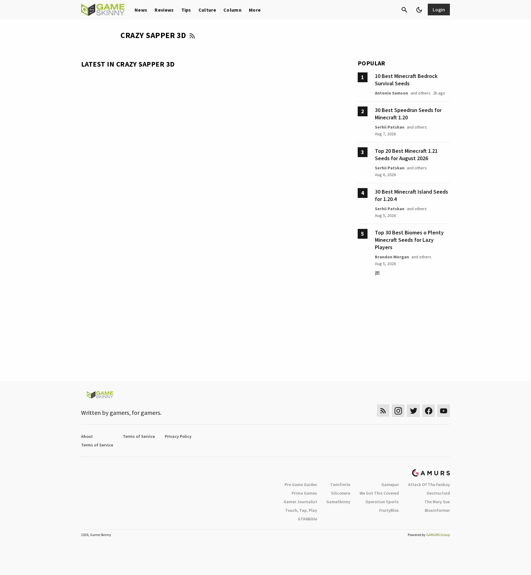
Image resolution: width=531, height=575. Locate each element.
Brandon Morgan (392, 257)
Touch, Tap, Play (301, 510)
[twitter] (413, 410)
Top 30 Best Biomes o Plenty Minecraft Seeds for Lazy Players (409, 240)
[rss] (383, 410)
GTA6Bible (307, 519)
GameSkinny (338, 501)
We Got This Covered (379, 493)
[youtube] (443, 410)
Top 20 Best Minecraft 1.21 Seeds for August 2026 (406, 154)
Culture (207, 10)
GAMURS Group (438, 534)
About (87, 436)
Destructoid (438, 493)
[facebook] (428, 410)
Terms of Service (139, 436)
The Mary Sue (437, 501)
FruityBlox (389, 510)
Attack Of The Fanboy (429, 484)
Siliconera (340, 493)
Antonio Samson (391, 93)
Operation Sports (382, 501)
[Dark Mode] (419, 10)
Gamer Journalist (300, 501)
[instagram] (398, 410)
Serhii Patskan (389, 127)
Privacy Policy (178, 436)
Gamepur (390, 484)
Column (232, 10)
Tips (186, 10)
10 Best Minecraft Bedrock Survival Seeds (406, 79)
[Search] (404, 10)
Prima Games (304, 493)
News (141, 10)
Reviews (164, 10)
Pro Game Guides (301, 484)
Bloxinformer (437, 510)
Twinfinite (340, 484)
